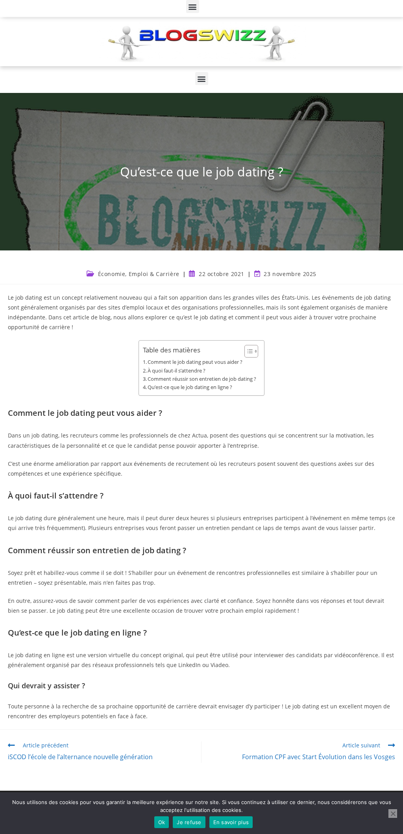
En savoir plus (231, 822)
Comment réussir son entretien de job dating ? (202, 379)
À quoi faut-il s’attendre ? (176, 370)
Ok (161, 822)
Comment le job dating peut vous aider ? (195, 362)
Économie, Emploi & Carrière (138, 274)
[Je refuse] (392, 813)
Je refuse (189, 822)
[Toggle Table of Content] (247, 351)
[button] (192, 6)
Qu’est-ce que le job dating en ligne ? (190, 387)
